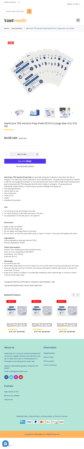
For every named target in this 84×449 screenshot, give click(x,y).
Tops (53, 282)
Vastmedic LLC (39, 434)
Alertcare (16, 282)
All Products (25, 282)
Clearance (35, 282)
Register (69, 4)
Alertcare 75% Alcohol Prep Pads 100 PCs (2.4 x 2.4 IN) (17, 325)
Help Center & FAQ (11, 392)
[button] (9, 130)
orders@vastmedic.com (18, 371)
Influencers (8, 400)
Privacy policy (49, 361)
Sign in (77, 4)
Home (6, 28)
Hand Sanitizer (17, 28)
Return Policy (48, 357)
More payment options (25, 166)
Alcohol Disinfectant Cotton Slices (21, 285)
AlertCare (38, 285)
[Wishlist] (37, 154)
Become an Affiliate (11, 396)
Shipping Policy (49, 353)
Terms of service (50, 365)
